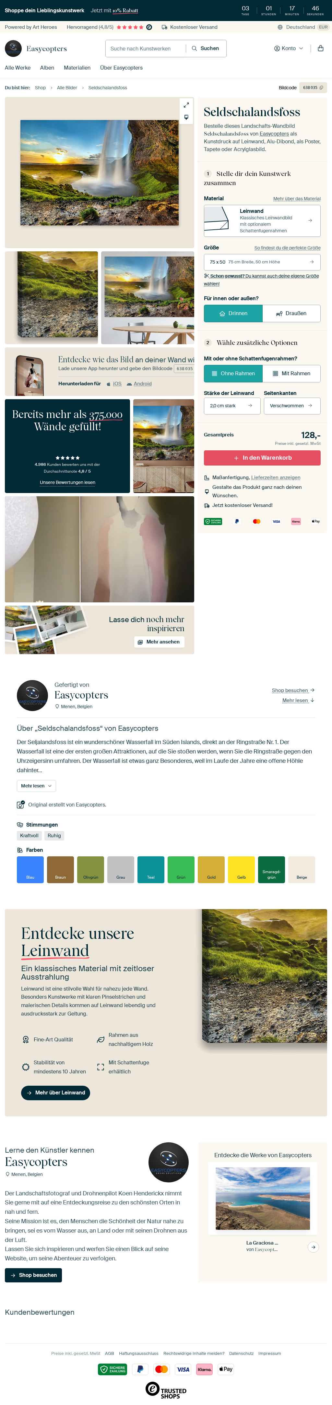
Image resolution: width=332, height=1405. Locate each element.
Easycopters (47, 48)
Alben (47, 67)
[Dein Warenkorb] (320, 48)
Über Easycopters (121, 67)
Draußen (296, 313)
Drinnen (238, 313)
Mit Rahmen (296, 373)
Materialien (77, 67)
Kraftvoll (29, 835)
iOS (117, 383)
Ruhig (54, 835)
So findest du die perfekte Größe (288, 248)
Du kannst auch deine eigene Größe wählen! (261, 280)
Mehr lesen (295, 700)
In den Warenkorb (267, 458)
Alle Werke (17, 67)
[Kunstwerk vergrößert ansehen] (186, 105)
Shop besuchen (290, 690)
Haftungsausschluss (139, 1353)
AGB (109, 1353)
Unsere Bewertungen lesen (67, 482)
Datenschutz (241, 1353)
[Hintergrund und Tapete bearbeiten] (186, 117)
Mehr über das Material (297, 199)
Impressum (269, 1353)
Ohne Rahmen (238, 373)
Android (143, 383)
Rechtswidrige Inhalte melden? (193, 1353)
